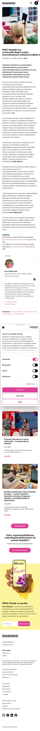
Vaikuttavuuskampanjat (10, 674)
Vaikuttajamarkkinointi (9, 669)
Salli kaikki (20, 390)
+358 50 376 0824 (10, 304)
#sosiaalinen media (30, 311)
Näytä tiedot (30, 384)
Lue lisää (7, 456)
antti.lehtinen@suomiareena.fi (15, 239)
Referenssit (5, 677)
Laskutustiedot (6, 703)
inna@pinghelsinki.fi (18, 247)
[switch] (35, 365)
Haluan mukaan (24, 623)
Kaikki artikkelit (20, 526)
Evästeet (5, 706)
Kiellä (20, 402)
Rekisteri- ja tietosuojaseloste (11, 708)
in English (5, 694)
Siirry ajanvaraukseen (19, 550)
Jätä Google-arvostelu (9, 700)
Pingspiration (6, 686)
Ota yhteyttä (6, 691)
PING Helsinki (6, 689)
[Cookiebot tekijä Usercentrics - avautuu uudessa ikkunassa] (30, 327)
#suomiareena (8, 314)
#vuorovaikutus (19, 314)
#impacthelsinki (17, 311)
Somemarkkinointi (7, 672)
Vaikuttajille (6, 683)
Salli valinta (20, 396)
